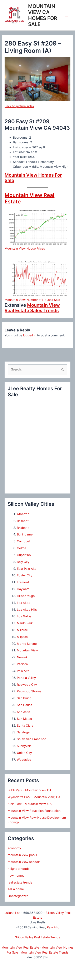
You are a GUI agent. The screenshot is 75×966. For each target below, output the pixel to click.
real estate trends (20, 882)
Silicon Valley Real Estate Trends (37, 937)
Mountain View (27, 650)
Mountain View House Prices (25, 248)
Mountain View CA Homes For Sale (42, 15)
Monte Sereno (27, 644)
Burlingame (24, 534)
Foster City (24, 575)
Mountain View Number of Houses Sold (32, 300)
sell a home (16, 889)
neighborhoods (19, 869)
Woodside (24, 760)
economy (14, 848)
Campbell (23, 541)
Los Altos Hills (27, 610)
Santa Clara (25, 725)
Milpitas (22, 637)
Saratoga (23, 732)
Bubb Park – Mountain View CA (29, 790)
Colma (21, 548)
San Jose (23, 712)
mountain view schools (24, 862)
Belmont (23, 521)
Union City (24, 753)
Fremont (23, 582)
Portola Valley (26, 678)
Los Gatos (24, 616)
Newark (22, 657)
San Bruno (24, 698)
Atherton (23, 514)
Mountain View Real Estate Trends (44, 952)
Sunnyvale (24, 746)
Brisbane (23, 528)
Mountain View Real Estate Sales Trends (32, 307)
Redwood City (27, 685)
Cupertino (24, 555)
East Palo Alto (26, 569)
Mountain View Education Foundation (34, 811)
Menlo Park (25, 623)
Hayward (23, 589)
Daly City (23, 562)
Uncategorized (18, 896)
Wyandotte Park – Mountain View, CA (34, 797)
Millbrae (22, 630)
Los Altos (23, 603)
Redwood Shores (29, 691)
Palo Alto (23, 671)
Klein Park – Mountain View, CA (30, 804)
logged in (29, 335)
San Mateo (24, 719)
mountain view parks (22, 855)
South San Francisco (31, 739)
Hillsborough (26, 596)
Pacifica (22, 664)
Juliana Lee (12, 913)
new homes (16, 875)
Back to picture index (19, 106)
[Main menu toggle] (66, 15)
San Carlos (24, 705)
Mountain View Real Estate (20, 947)
